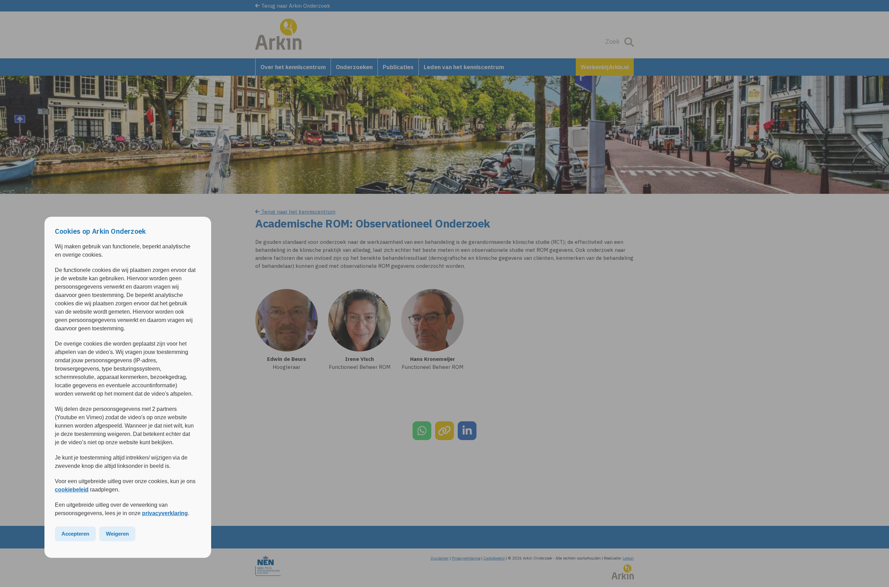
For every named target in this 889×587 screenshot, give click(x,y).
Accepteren (75, 534)
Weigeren (117, 534)
